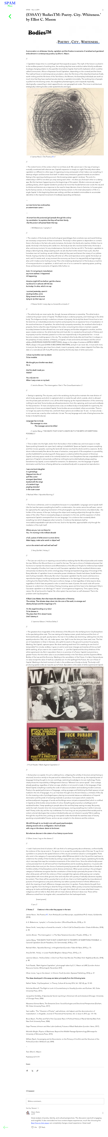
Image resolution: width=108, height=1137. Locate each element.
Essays (28, 1064)
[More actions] (103, 9)
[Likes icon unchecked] (32, 1127)
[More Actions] (103, 1113)
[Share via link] (37, 1071)
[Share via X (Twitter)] (32, 1071)
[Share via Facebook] (27, 1071)
